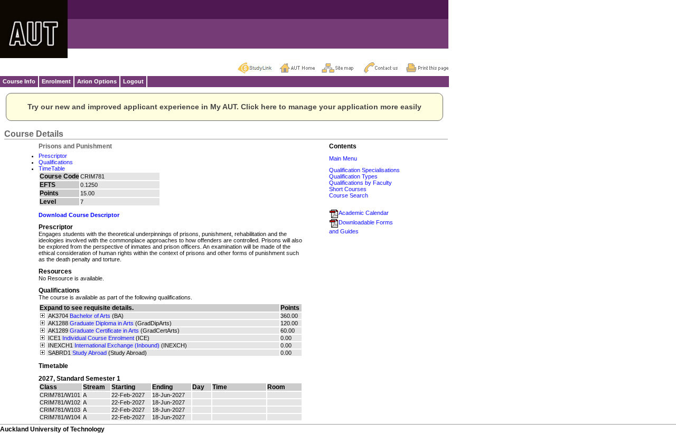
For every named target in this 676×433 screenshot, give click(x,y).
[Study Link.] (258, 68)
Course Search (348, 195)
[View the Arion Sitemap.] (343, 68)
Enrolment (56, 81)
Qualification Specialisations (364, 170)
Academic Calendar (364, 213)
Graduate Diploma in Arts (102, 323)
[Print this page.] (427, 68)
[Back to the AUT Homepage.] (300, 68)
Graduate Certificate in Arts (104, 330)
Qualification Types (353, 176)
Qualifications (56, 162)
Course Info (19, 81)
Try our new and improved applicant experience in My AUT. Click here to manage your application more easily (224, 106)
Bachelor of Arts (90, 316)
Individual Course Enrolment (98, 338)
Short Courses (348, 189)
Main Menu (343, 158)
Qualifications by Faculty (360, 183)
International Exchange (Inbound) (116, 345)
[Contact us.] (385, 68)
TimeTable (52, 168)
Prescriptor (53, 156)
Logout (133, 81)
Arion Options (97, 81)
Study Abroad (89, 353)
